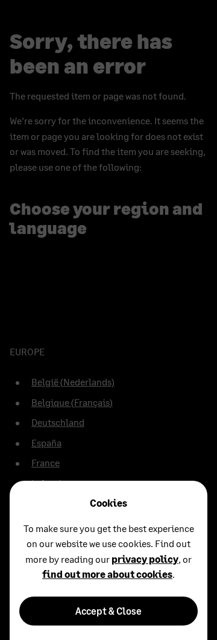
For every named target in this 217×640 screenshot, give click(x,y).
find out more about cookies (107, 574)
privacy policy (145, 559)
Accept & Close (108, 610)
